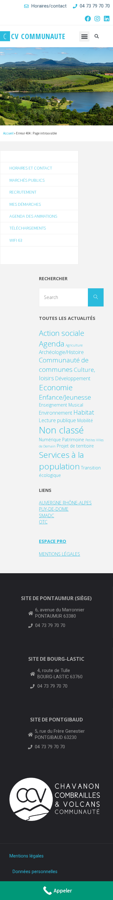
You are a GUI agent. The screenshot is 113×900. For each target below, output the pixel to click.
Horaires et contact (30, 168)
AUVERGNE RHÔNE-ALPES (65, 503)
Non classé (61, 430)
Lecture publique (57, 420)
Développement (72, 378)
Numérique (50, 439)
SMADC (46, 515)
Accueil (8, 133)
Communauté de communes (64, 364)
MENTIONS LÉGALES (59, 554)
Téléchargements (27, 228)
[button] (84, 36)
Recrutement (22, 192)
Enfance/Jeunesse (65, 397)
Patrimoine (73, 439)
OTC (43, 522)
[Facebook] (88, 19)
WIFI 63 (15, 240)
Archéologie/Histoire (61, 352)
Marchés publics (27, 180)
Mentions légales (26, 856)
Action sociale (61, 333)
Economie (56, 387)
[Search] (96, 297)
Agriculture (74, 345)
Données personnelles (35, 871)
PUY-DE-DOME (53, 509)
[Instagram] (97, 19)
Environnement (55, 412)
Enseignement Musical (61, 405)
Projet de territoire (75, 446)
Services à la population (61, 460)
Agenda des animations (33, 216)
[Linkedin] (107, 19)
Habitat (83, 412)
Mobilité (85, 420)
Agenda (51, 343)
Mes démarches (25, 204)
